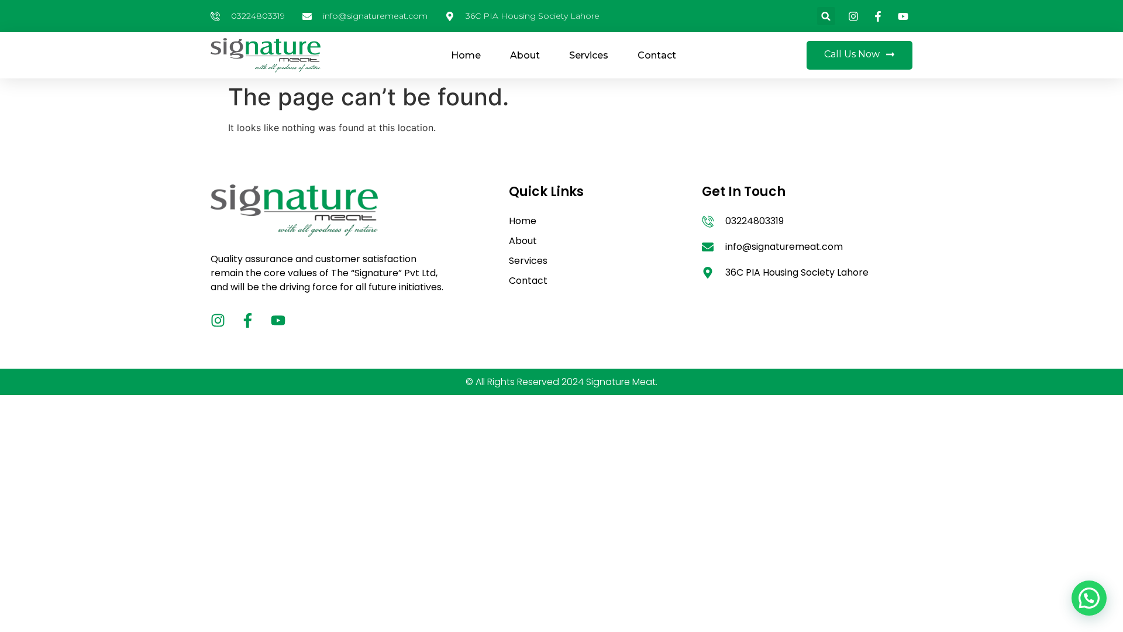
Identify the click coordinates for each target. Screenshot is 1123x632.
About (525, 55)
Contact (657, 55)
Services (588, 55)
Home (466, 55)
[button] (826, 16)
